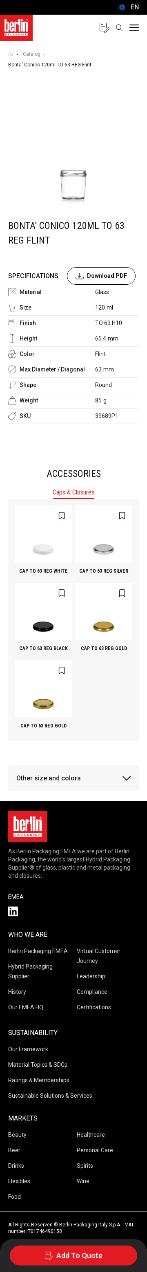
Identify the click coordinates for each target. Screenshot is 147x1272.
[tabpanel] (73, 620)
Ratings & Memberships (38, 1080)
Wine (83, 1181)
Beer (14, 1150)
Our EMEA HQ (25, 1007)
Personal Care (95, 1150)
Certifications (94, 1007)
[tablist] (73, 493)
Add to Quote (79, 1255)
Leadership (91, 976)
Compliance (92, 992)
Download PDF (107, 275)
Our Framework (28, 1049)
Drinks (16, 1165)
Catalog (31, 54)
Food (14, 1196)
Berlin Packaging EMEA (38, 951)
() (128, 7)
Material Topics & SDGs (37, 1064)
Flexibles (19, 1181)
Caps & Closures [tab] (73, 492)
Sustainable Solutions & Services (50, 1095)
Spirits (85, 1165)
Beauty (17, 1134)
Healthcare (91, 1134)
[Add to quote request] (62, 516)
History (17, 992)
